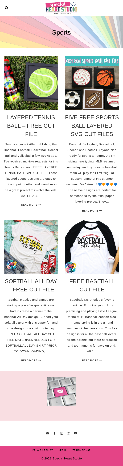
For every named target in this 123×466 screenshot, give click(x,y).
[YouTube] (75, 433)
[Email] (48, 433)
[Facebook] (54, 433)
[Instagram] (61, 433)
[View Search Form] (6, 8)
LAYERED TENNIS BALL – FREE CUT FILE (31, 125)
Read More (31, 204)
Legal (63, 450)
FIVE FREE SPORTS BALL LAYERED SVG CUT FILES (92, 125)
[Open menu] (116, 8)
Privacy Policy (43, 450)
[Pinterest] (69, 433)
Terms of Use (82, 450)
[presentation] (31, 83)
